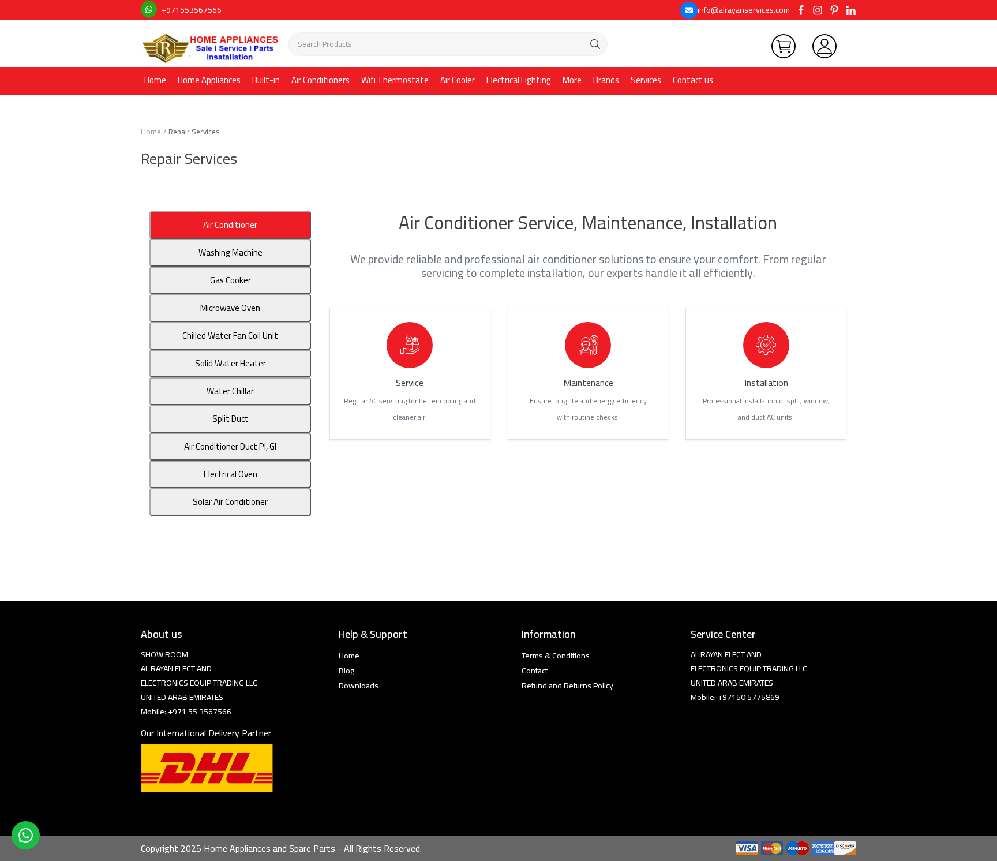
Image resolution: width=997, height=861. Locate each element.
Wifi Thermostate (395, 80)
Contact (535, 670)
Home (155, 80)
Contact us (693, 80)
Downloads (358, 685)
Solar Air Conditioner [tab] (230, 501)
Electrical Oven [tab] (230, 474)
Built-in (266, 80)
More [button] (572, 80)
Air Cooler (457, 80)
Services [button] (646, 80)
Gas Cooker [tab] (230, 280)
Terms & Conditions (556, 655)
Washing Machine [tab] (230, 252)
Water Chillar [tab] (230, 391)
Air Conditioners (320, 80)
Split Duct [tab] (230, 418)
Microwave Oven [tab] (230, 308)
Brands (606, 80)
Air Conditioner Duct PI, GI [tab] (230, 446)
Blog (346, 670)
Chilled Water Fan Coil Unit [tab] (230, 335)
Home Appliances (209, 80)
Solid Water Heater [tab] (230, 363)
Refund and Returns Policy (567, 685)
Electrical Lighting (518, 80)
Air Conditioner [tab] (230, 224)
